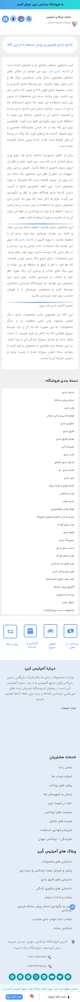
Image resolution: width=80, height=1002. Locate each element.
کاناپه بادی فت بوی (56, 71)
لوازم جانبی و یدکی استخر (60, 416)
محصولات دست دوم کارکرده (59, 610)
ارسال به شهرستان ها (58, 794)
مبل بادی (69, 478)
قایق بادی (68, 431)
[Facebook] (67, 976)
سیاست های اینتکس (58, 812)
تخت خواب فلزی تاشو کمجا (60, 579)
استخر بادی (68, 392)
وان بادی (69, 408)
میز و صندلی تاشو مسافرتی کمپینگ (55, 517)
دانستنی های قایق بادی (56, 879)
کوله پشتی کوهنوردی (62, 509)
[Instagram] (36, 976)
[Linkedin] (44, 976)
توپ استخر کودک (65, 556)
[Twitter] (60, 976)
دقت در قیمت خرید (59, 803)
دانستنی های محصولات (57, 861)
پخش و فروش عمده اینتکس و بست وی (45, 870)
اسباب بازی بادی (65, 548)
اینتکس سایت (62, 928)
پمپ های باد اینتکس (62, 564)
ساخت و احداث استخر (58, 897)
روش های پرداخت (60, 785)
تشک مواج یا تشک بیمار (61, 486)
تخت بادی (68, 455)
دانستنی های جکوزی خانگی (54, 888)
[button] (5, 19)
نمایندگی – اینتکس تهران (55, 839)
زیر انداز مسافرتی (65, 595)
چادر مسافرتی (66, 494)
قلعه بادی (68, 532)
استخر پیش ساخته (64, 400)
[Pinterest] (28, 976)
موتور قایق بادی (65, 439)
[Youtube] (52, 976)
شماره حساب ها (62, 776)
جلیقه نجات (68, 603)
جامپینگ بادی (66, 540)
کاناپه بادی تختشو (64, 462)
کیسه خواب (68, 501)
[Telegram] (20, 976)
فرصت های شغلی (60, 821)
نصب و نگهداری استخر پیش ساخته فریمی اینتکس (44, 908)
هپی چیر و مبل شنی (63, 571)
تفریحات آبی (67, 447)
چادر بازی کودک (65, 525)
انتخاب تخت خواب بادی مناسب (52, 919)
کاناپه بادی (26, 239)
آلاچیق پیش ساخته (64, 587)
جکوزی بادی (67, 424)
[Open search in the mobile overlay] (29, 19)
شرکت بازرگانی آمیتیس (58, 17)
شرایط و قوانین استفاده (56, 830)
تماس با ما (65, 767)
